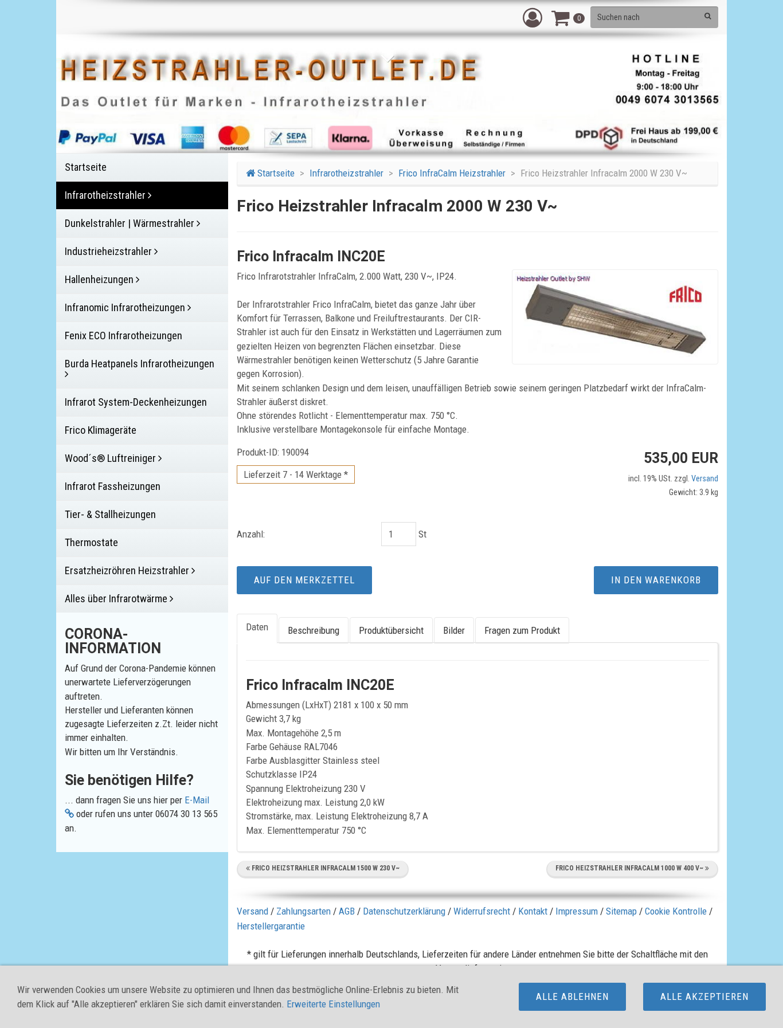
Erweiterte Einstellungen (333, 1004)
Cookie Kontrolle (676, 911)
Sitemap (621, 911)
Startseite (275, 173)
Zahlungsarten (303, 911)
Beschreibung (313, 630)
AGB (347, 911)
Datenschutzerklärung (404, 911)
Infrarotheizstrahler (346, 173)
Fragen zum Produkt (522, 630)
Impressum (576, 911)
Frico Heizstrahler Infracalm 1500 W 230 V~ (325, 868)
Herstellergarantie (271, 926)
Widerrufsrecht (481, 911)
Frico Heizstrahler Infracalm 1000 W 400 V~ (630, 868)
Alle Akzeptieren (704, 996)
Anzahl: (251, 534)
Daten (257, 627)
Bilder (454, 630)
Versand (704, 479)
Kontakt (532, 911)
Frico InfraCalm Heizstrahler (452, 173)
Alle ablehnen (572, 996)
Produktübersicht (391, 630)
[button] (532, 17)
